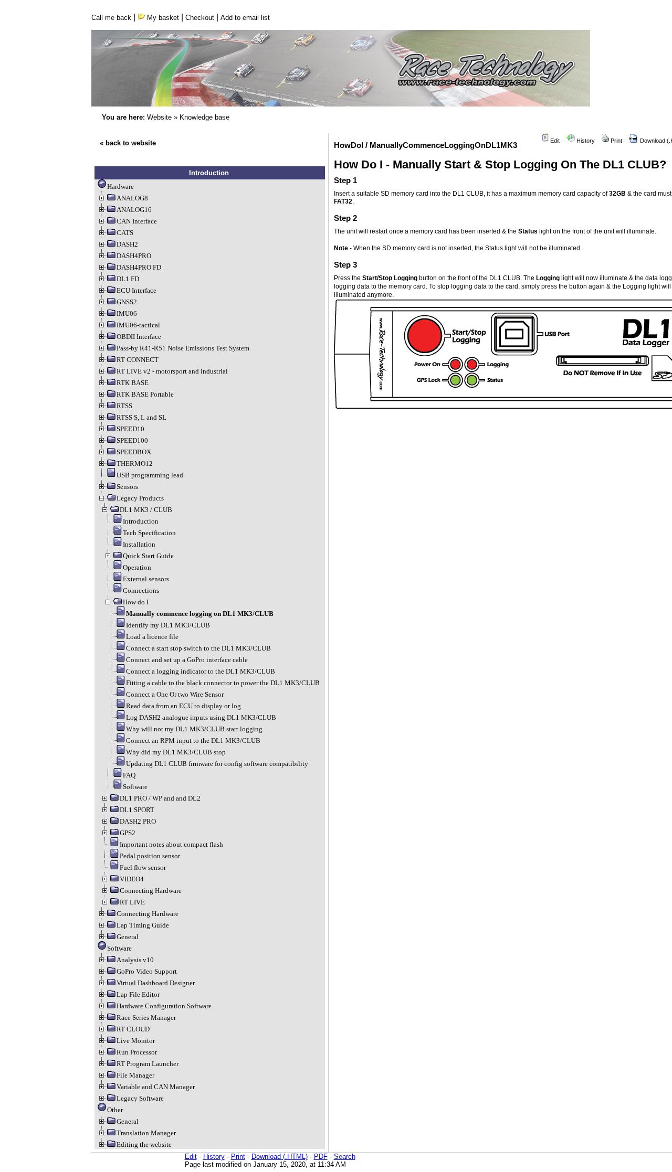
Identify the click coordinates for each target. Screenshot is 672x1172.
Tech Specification (149, 533)
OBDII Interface (139, 336)
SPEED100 (132, 440)
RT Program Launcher (147, 1064)
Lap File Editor (138, 994)
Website (159, 117)
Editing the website (144, 1144)
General (128, 937)
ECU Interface (136, 290)
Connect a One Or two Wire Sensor (175, 694)
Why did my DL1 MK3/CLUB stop (176, 752)
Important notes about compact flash (171, 844)
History (585, 140)
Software (135, 787)
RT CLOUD (133, 1029)
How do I (136, 602)
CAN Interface (137, 221)
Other (115, 1110)
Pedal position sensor (150, 856)
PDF (321, 1156)
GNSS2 (127, 302)
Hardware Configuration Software (164, 1006)
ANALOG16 (134, 210)
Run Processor (137, 1052)
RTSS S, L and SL (141, 417)
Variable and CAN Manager (156, 1087)
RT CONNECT (138, 360)
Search (344, 1156)
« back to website (128, 143)
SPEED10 (130, 429)
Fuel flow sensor (143, 867)
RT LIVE (132, 902)
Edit (554, 140)
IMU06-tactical (138, 325)
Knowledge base (204, 117)
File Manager (135, 1075)
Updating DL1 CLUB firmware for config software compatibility (217, 764)
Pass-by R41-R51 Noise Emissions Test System (183, 348)
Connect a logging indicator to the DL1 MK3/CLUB (200, 671)
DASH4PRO (134, 256)
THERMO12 (135, 463)
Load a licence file (152, 637)
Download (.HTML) (279, 1156)
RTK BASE (133, 383)
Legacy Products (140, 498)
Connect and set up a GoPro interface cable (187, 660)
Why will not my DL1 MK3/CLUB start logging (194, 729)
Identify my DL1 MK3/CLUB (168, 625)
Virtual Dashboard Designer (156, 983)
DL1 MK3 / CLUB (146, 510)
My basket (162, 18)
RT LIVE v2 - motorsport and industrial (172, 371)
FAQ (129, 775)
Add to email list (245, 18)
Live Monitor (136, 1041)
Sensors (127, 487)
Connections (141, 590)
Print (615, 140)
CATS (125, 233)
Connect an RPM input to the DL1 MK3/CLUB (193, 740)
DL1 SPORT (137, 810)
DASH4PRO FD (139, 267)
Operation (137, 567)
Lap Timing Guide (143, 925)
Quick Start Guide (148, 556)
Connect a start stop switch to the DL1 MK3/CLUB (198, 648)
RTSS (124, 406)
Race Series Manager (146, 1017)
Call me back (111, 18)
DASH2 (127, 244)
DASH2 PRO (138, 821)
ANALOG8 (132, 198)
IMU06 (127, 313)
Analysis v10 (135, 960)
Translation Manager (146, 1133)
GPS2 (127, 833)
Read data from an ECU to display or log (183, 706)
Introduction (141, 521)
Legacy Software (140, 1098)
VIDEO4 (132, 879)
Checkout (199, 18)
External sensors (146, 579)
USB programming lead (150, 475)
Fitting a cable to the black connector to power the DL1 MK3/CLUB (223, 683)
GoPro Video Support (147, 971)
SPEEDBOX (134, 452)
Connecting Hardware (151, 890)
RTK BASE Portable (145, 394)
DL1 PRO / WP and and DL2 (160, 798)
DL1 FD (128, 279)
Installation (139, 544)
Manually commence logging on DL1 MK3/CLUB (200, 613)
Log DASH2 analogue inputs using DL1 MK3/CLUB (201, 717)
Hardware (120, 186)
